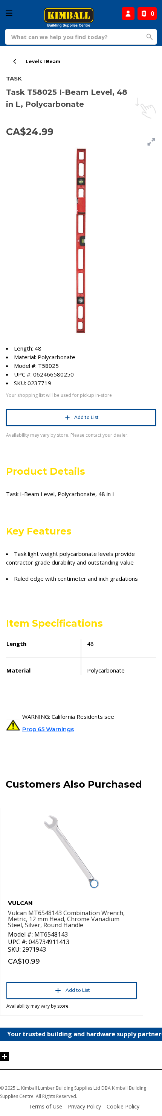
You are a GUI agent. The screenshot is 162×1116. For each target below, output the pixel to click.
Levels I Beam (43, 61)
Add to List (86, 417)
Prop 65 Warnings (48, 729)
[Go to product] (71, 852)
